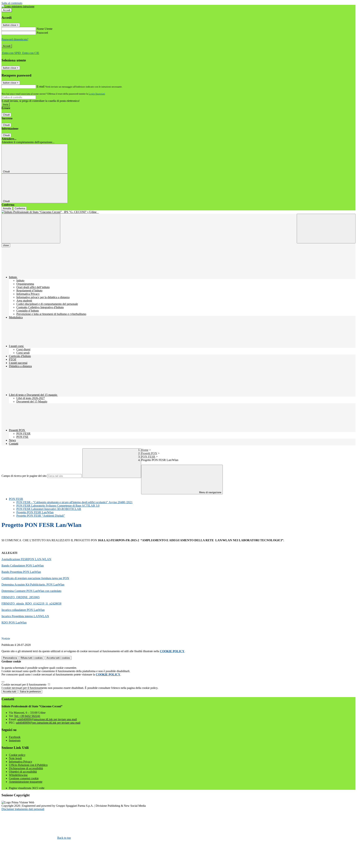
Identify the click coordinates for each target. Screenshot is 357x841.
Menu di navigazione (209, 492)
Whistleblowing (18, 775)
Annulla (7, 208)
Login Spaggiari (97, 93)
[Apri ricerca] (326, 228)
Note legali (15, 758)
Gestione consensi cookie (24, 778)
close (6, 245)
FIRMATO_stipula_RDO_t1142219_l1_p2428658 (31, 603)
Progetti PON (149, 453)
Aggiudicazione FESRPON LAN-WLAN (26, 559)
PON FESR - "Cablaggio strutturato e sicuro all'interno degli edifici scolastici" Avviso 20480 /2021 (74, 502)
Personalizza (10, 657)
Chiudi (6, 114)
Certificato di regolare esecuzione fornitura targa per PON (35, 578)
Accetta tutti (58, 657)
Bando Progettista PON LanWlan (21, 571)
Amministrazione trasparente (25, 781)
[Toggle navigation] (30, 228)
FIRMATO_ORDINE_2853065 (20, 597)
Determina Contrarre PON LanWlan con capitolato (31, 590)
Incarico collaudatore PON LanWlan (23, 609)
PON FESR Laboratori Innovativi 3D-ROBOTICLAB (48, 509)
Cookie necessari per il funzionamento (24, 684)
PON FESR (148, 456)
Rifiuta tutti (32, 657)
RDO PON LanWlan (14, 622)
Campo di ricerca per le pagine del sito (23, 475)
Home (144, 449)
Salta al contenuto (11, 3)
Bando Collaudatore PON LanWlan (22, 565)
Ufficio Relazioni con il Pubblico (28, 765)
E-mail (40, 86)
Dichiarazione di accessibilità (26, 768)
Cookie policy (17, 754)
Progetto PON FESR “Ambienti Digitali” (40, 515)
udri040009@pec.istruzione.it (48, 722)
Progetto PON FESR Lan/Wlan (35, 512)
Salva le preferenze (30, 691)
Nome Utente (44, 28)
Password (42, 32)
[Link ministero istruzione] (17, 6)
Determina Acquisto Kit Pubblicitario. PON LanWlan (32, 584)
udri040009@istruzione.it (47, 719)
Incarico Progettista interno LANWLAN (25, 616)
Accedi (6, 10)
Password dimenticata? (14, 39)
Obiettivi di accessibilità (23, 771)
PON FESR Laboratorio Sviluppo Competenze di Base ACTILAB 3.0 (57, 505)
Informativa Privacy (20, 761)
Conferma (20, 208)
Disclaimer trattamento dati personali (22, 809)
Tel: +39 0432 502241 (27, 716)
